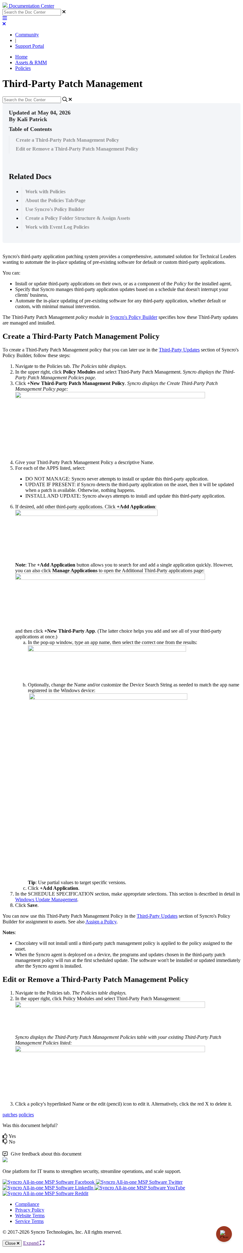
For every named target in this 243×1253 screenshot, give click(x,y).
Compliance (27, 1204)
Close (11, 1243)
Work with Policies (45, 191)
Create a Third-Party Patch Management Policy (67, 140)
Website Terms (30, 1215)
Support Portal (29, 46)
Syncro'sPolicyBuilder (133, 317)
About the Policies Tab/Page (55, 200)
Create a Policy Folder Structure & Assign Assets (77, 218)
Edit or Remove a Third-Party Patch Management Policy (77, 149)
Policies (23, 68)
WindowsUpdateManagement (46, 899)
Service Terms (29, 1221)
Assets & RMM (31, 62)
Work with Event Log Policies (57, 227)
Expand (31, 1243)
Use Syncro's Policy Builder (54, 209)
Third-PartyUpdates (179, 349)
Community (27, 34)
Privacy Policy (29, 1210)
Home (21, 56)
